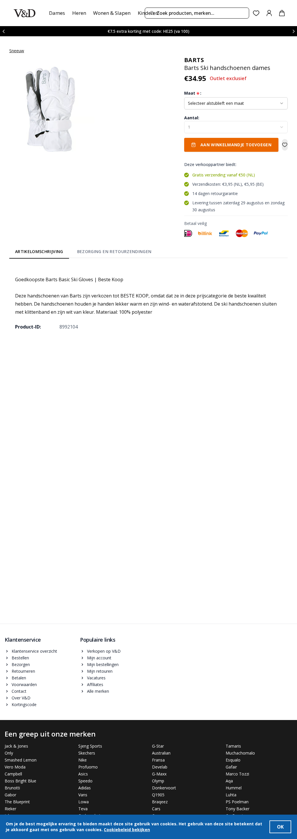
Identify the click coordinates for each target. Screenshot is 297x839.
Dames (57, 13)
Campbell (13, 774)
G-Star (158, 746)
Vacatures (96, 678)
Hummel (234, 788)
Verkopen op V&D (104, 651)
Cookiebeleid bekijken (127, 829)
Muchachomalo (240, 753)
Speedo (85, 781)
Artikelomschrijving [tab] (39, 251)
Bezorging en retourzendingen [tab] (114, 251)
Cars (156, 808)
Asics (83, 774)
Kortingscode (24, 704)
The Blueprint (17, 801)
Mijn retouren (100, 671)
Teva (83, 808)
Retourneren (23, 671)
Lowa (83, 801)
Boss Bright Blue (20, 781)
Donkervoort (164, 788)
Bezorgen (21, 664)
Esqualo (233, 760)
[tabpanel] (148, 299)
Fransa (158, 760)
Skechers (86, 753)
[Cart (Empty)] (282, 13)
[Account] (269, 13)
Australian (161, 753)
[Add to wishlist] (285, 145)
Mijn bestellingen (103, 664)
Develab (159, 767)
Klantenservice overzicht (34, 651)
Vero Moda (15, 767)
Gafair (231, 767)
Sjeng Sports (90, 746)
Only (9, 753)
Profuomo (88, 767)
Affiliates (95, 684)
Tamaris (233, 746)
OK (280, 827)
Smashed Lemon (21, 760)
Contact (19, 691)
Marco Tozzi (237, 774)
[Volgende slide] (293, 31)
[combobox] (197, 13)
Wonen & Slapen (112, 13)
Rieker (10, 808)
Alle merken (98, 691)
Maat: (192, 93)
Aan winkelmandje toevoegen (235, 144)
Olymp (158, 781)
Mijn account (99, 658)
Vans (82, 794)
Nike (82, 760)
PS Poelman (237, 801)
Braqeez (160, 801)
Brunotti (12, 788)
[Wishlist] (256, 13)
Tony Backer (237, 808)
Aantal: (191, 117)
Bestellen (20, 658)
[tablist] (83, 252)
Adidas (84, 788)
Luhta (231, 794)
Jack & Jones (16, 746)
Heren (79, 13)
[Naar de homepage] (24, 13)
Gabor (10, 794)
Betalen (19, 678)
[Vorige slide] (3, 31)
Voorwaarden (24, 684)
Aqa (229, 781)
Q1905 (158, 794)
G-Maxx (159, 774)
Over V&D (21, 698)
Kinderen (148, 13)
